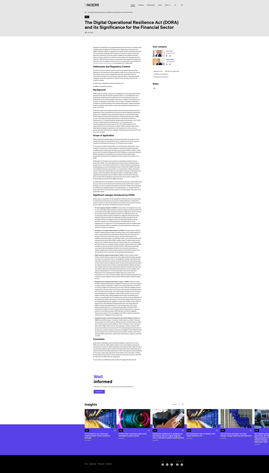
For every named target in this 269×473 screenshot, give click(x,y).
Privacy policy (101, 464)
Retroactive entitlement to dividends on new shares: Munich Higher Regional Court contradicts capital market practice (168, 436)
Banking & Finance (158, 71)
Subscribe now (99, 391)
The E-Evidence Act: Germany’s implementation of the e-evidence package (97, 436)
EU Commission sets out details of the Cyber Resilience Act (201, 435)
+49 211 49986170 (170, 61)
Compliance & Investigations (161, 74)
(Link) (124, 95)
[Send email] (166, 55)
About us (167, 5)
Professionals (151, 5)
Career (160, 5)
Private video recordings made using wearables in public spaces (132, 435)
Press (86, 464)
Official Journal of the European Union (104, 63)
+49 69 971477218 (170, 53)
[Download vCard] (170, 55)
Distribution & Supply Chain (172, 71)
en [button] (182, 5)
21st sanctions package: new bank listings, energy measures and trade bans (236, 435)
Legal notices (92, 464)
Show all (174, 404)
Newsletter (109, 464)
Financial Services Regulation (161, 77)
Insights (133, 5)
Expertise (141, 5)
